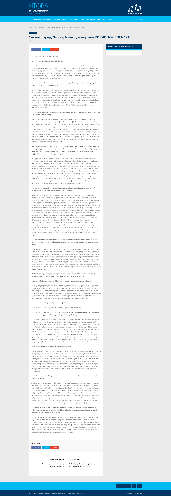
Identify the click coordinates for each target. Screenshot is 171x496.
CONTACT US (80, 493)
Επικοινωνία (101, 19)
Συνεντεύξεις (74, 19)
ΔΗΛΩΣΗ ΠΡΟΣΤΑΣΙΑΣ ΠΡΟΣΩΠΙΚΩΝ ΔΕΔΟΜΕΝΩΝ (52, 493)
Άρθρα (83, 19)
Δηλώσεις (57, 19)
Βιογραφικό (37, 19)
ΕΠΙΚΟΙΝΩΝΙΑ (71, 493)
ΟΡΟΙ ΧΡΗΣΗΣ (33, 493)
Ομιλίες (64, 19)
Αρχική (31, 27)
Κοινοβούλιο (47, 19)
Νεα (36, 27)
